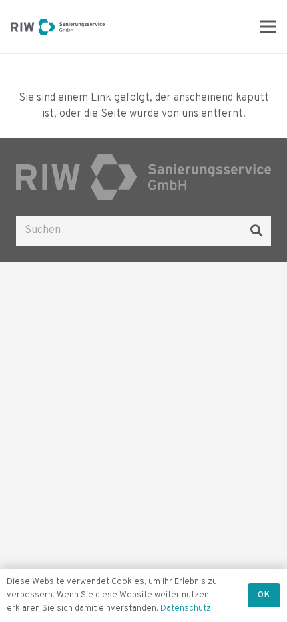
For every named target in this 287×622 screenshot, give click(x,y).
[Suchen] (256, 230)
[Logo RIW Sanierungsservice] (58, 27)
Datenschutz (185, 608)
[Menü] (268, 26)
